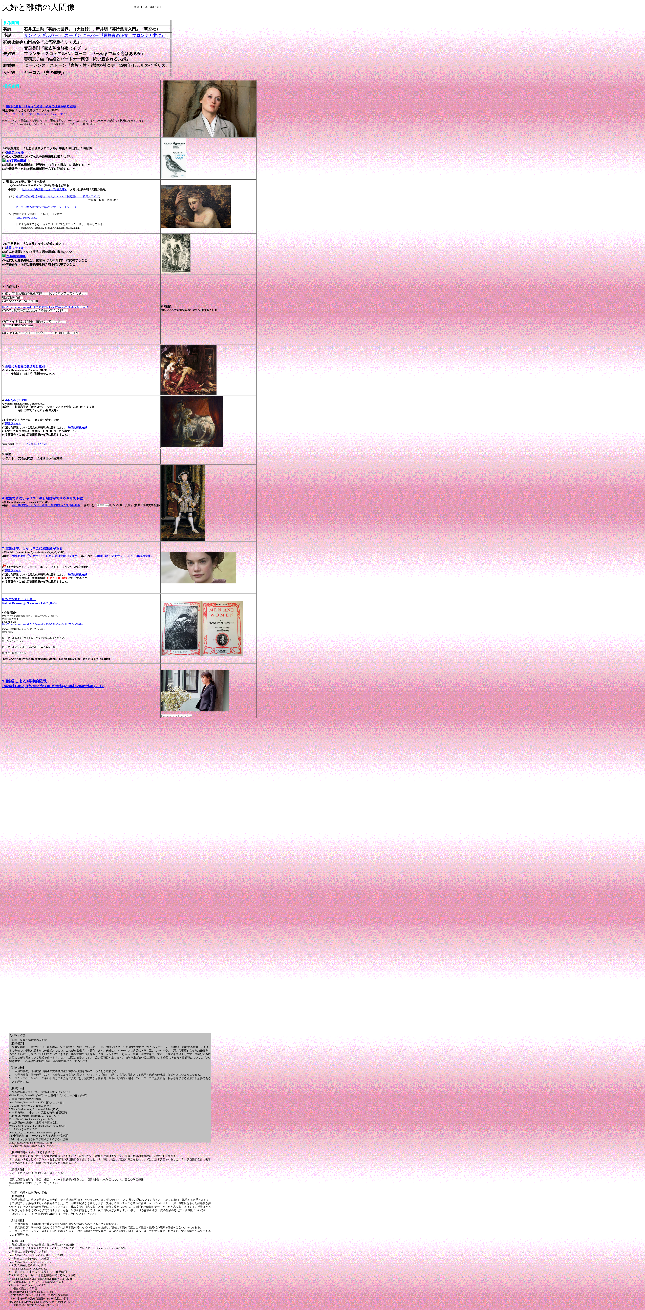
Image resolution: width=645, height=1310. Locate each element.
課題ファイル (15, 152)
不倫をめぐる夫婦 (16, 400)
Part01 (19, 217)
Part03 (34, 217)
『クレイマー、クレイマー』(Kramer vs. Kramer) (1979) (34, 114)
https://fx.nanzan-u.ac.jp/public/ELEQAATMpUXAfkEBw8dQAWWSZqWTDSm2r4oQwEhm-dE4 (45, 307)
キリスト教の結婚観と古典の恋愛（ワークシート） (39, 207)
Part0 (29, 444)
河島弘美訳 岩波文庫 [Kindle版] (45, 556)
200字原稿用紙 (16, 160)
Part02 (26, 217)
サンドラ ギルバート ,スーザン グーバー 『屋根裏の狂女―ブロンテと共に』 (94, 35)
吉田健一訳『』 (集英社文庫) (123, 556)
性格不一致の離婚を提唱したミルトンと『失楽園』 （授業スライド (57, 196)
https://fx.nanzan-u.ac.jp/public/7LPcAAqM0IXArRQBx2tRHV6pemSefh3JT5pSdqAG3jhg (42, 624)
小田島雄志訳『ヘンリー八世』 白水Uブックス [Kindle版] (46, 505)
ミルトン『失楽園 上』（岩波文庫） (44, 189)
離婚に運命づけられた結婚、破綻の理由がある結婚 (41, 106)
